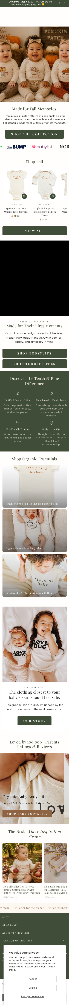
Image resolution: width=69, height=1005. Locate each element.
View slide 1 (30, 820)
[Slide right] (64, 3)
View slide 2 (39, 820)
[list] (34, 419)
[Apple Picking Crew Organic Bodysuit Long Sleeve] (44, 184)
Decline (32, 988)
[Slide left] (5, 3)
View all (34, 231)
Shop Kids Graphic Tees (30, 813)
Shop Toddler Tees (34, 364)
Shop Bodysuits (34, 353)
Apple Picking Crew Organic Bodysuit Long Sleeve (44, 212)
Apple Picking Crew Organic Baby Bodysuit (16, 210)
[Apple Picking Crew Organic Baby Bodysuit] (15, 184)
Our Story (34, 721)
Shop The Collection (34, 134)
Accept (33, 979)
